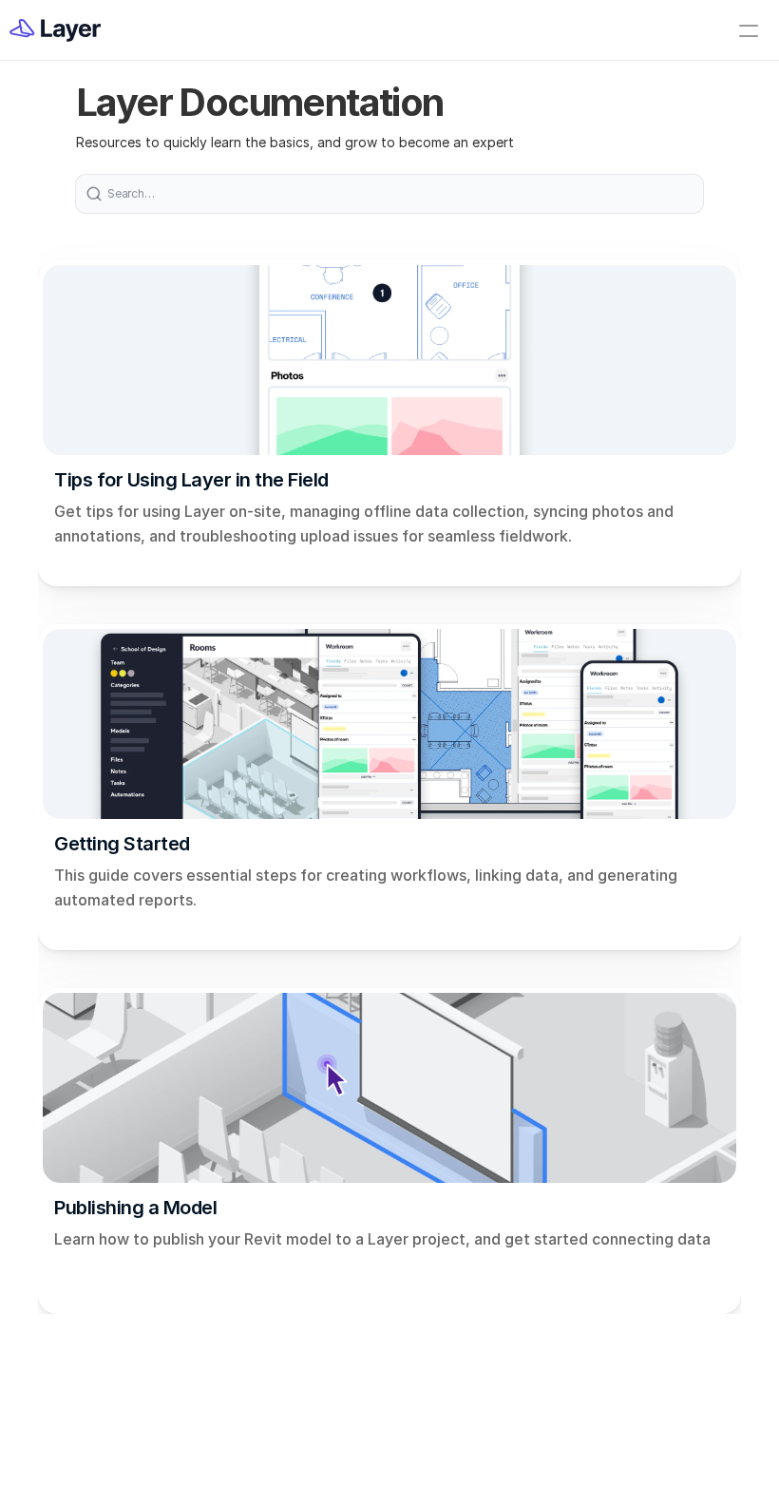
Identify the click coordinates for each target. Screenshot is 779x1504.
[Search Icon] (389, 194)
